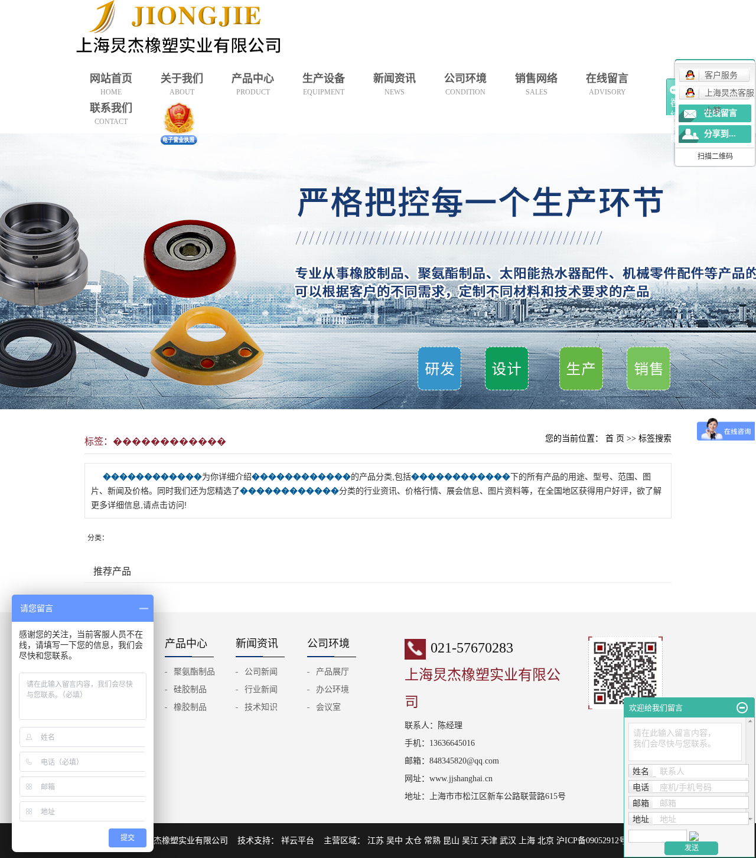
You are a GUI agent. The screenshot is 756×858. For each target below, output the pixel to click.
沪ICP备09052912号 (591, 840)
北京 (545, 840)
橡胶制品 (190, 707)
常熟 (432, 840)
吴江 (470, 840)
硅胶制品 (190, 689)
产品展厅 (332, 671)
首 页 (614, 438)
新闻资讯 (394, 84)
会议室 (328, 707)
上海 (527, 840)
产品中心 (253, 84)
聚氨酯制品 (194, 671)
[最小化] (742, 708)
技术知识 (261, 707)
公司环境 (465, 84)
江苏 (375, 840)
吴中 (394, 840)
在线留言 (607, 84)
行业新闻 (261, 689)
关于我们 (182, 84)
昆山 (451, 840)
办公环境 (332, 689)
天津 (489, 840)
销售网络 (536, 84)
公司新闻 (261, 671)
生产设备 (323, 84)
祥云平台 (299, 840)
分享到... (720, 133)
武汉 (508, 840)
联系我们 (111, 114)
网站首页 (111, 84)
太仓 (413, 840)
